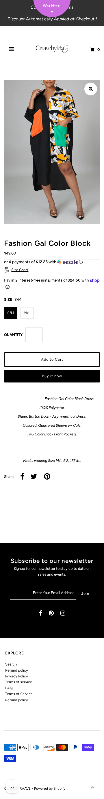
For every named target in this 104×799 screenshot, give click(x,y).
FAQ (9, 688)
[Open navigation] (11, 49)
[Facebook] (40, 613)
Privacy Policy (16, 676)
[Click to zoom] (90, 89)
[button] (52, 262)
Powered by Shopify (49, 788)
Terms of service (18, 682)
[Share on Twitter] (33, 477)
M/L (27, 313)
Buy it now (52, 376)
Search (11, 664)
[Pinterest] (51, 613)
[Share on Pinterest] (47, 477)
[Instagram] (62, 613)
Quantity (13, 334)
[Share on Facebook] (22, 477)
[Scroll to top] (92, 787)
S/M (10, 313)
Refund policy (16, 670)
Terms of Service (19, 694)
